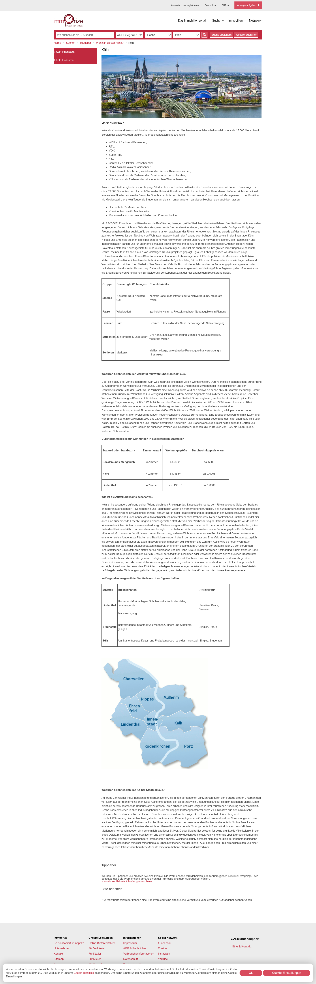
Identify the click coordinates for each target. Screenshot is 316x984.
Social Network (167, 937)
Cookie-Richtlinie (84, 972)
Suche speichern (221, 34)
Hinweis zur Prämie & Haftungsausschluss (127, 881)
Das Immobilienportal (192, 20)
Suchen (217, 20)
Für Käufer (95, 953)
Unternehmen (62, 948)
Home (57, 42)
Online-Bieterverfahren (102, 943)
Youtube (163, 958)
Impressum (130, 943)
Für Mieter (95, 958)
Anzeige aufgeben (247, 5)
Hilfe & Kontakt (242, 946)
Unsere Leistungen (101, 937)
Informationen (132, 937)
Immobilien (235, 20)
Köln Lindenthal (64, 60)
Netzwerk (255, 20)
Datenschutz (130, 958)
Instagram (164, 953)
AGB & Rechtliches (134, 948)
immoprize (60, 937)
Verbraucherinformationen (138, 953)
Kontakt (58, 953)
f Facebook (164, 943)
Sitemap (59, 958)
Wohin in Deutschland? (109, 42)
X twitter (163, 948)
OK (251, 972)
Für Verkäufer (97, 948)
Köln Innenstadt (64, 51)
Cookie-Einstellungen (286, 972)
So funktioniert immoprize (69, 943)
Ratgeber (85, 42)
